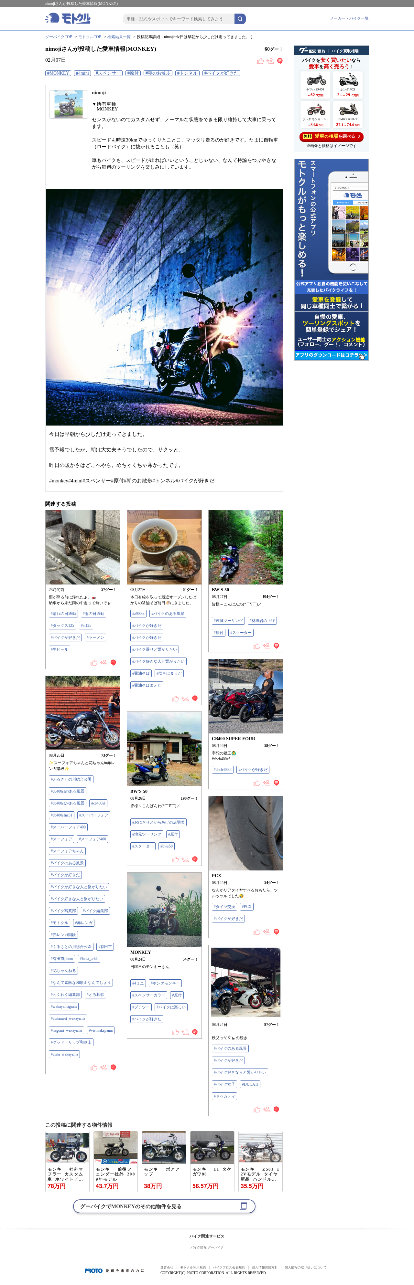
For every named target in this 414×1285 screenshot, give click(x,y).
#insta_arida (89, 958)
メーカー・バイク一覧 (349, 18)
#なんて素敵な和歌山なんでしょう (81, 982)
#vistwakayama (101, 1030)
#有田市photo (62, 958)
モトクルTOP (89, 37)
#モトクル (59, 923)
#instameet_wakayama (68, 1018)
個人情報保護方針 (265, 1267)
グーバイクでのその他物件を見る (131, 1206)
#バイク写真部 (63, 911)
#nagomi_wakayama (66, 1030)
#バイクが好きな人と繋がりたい (79, 887)
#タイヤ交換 (224, 906)
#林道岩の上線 (262, 620)
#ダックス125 (62, 625)
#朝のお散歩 (158, 73)
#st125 (86, 625)
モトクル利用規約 (193, 1267)
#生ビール (59, 649)
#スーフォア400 (92, 839)
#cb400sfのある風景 (67, 791)
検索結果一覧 (119, 37)
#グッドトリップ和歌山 (71, 1042)
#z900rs (138, 613)
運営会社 (166, 1267)
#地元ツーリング (146, 834)
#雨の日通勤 (93, 613)
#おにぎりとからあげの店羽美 (158, 822)
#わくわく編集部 (65, 994)
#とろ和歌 (95, 994)
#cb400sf (98, 803)
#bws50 (166, 846)
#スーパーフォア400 (68, 827)
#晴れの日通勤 (63, 613)
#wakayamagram (64, 1006)
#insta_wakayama (64, 1054)
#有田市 (105, 946)
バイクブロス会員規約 (229, 1267)
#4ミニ (138, 983)
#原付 (133, 73)
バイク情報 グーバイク (207, 1247)
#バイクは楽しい (171, 1007)
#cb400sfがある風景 (67, 803)
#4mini (82, 73)
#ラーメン (95, 637)
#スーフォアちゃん (67, 851)
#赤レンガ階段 (63, 934)
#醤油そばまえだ (146, 685)
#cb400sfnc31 (61, 815)
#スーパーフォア (93, 815)
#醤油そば (141, 673)
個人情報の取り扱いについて (306, 1267)
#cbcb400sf (223, 769)
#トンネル (187, 73)
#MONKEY (58, 73)
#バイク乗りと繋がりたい (154, 649)
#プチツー (141, 1007)
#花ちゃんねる (63, 970)
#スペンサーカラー (148, 995)
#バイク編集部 (95, 911)
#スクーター (241, 632)
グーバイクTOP (58, 37)
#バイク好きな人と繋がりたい (158, 661)
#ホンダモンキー (165, 983)
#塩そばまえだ (169, 673)
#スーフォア (61, 839)
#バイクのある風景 (167, 613)
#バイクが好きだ (221, 73)
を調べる (329, 136)
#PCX (247, 906)
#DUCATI (250, 1084)
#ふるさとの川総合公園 (71, 779)
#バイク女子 (224, 1084)
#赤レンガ (84, 923)
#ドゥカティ (224, 1096)
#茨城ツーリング (228, 620)
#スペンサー (108, 73)
